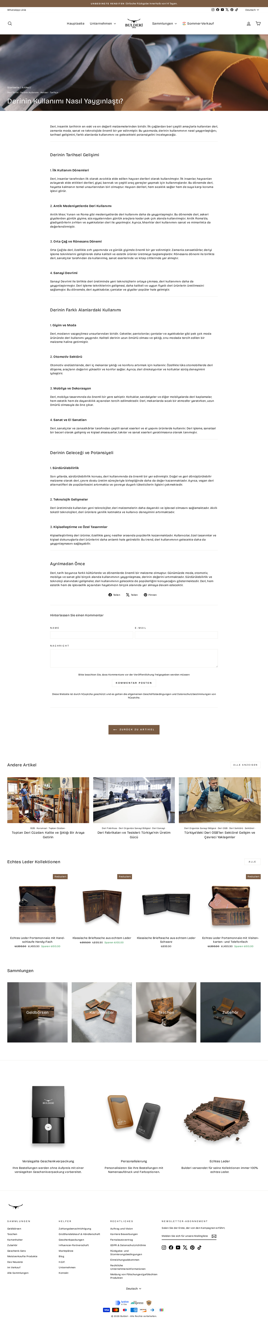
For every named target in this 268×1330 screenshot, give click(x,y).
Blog (61, 1256)
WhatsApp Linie (16, 9)
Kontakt (63, 1272)
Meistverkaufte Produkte (22, 1256)
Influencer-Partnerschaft (74, 1245)
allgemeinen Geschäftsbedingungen (149, 694)
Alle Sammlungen (17, 1272)
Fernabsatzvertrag (121, 1239)
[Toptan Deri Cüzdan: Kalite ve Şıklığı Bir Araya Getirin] (48, 800)
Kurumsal (42, 828)
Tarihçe (54, 92)
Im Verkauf (13, 1267)
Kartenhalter (15, 1239)
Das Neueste (15, 1262)
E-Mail (141, 627)
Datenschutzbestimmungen (194, 694)
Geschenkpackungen (71, 1239)
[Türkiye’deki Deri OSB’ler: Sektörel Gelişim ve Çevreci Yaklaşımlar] (220, 800)
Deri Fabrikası (109, 828)
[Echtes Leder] (220, 1115)
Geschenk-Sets (16, 1250)
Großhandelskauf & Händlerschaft (79, 1234)
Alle (252, 861)
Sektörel (249, 828)
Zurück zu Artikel (136, 729)
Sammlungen (163, 23)
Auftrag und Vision (121, 1228)
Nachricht (59, 645)
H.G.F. (62, 1262)
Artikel (26, 87)
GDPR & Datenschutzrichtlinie (128, 1245)
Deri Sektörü (236, 828)
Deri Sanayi (158, 828)
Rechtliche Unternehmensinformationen (128, 1267)
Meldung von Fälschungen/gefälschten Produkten (134, 1276)
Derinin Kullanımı (29, 92)
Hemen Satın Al (37, 930)
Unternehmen (101, 23)
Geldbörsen (14, 1228)
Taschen (12, 1234)
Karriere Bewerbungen (124, 1234)
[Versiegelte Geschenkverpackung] (48, 1115)
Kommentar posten (134, 682)
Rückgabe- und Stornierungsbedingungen (126, 1252)
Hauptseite (75, 23)
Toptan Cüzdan (57, 828)
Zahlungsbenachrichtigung (75, 1228)
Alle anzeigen (245, 765)
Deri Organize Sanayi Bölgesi (135, 828)
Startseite (13, 87)
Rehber (44, 92)
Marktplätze (66, 1250)
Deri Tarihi (12, 92)
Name (54, 627)
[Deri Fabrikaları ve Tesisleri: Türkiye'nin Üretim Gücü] (134, 800)
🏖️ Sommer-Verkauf (198, 23)
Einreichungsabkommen (124, 1259)
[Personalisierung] (134, 1115)
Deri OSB (223, 828)
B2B (32, 828)
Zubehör (12, 1245)
